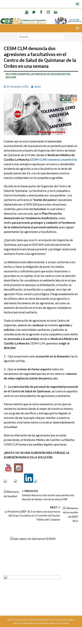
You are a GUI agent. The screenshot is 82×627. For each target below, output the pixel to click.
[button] (76, 4)
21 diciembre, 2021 (18, 86)
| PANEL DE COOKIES (58, 623)
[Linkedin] (55, 12)
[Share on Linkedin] (28, 478)
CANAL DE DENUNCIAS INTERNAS (30, 623)
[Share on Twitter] (18, 484)
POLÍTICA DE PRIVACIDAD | (36, 619)
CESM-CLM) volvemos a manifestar (54, 159)
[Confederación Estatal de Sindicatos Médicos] (41, 21)
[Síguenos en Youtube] (8, 467)
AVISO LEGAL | (14, 619)
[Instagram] (48, 12)
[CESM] (18, 467)
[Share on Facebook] (8, 484)
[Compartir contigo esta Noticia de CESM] (38, 484)
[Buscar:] (41, 36)
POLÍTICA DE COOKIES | (62, 619)
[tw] (34, 12)
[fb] (41, 12)
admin (37, 86)
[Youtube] (26, 12)
